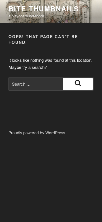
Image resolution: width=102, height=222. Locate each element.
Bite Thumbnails (43, 8)
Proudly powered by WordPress (36, 132)
